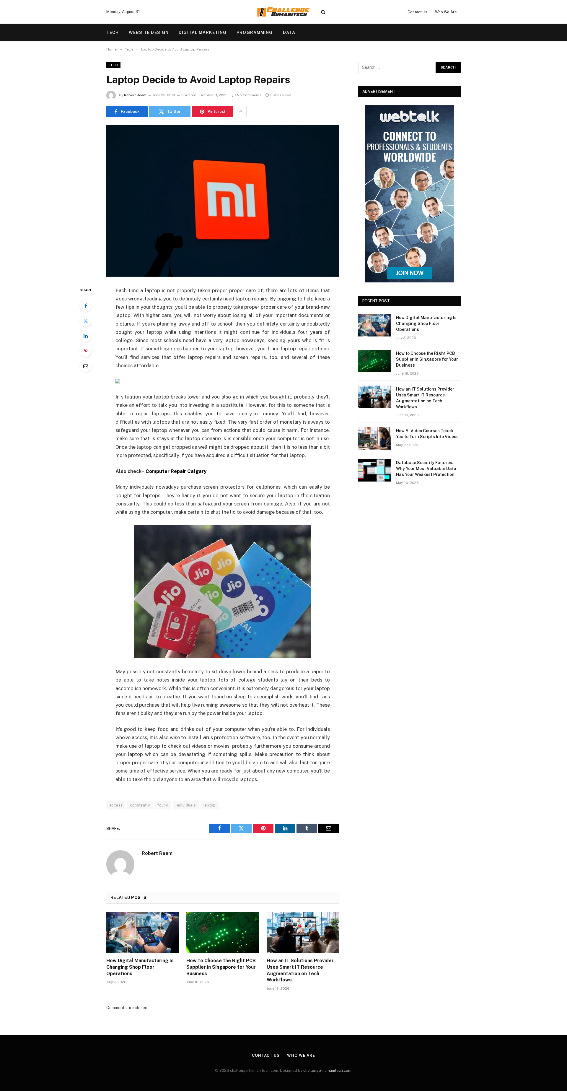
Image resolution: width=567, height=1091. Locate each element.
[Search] (323, 12)
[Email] (86, 366)
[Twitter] (86, 321)
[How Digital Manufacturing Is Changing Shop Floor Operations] (142, 932)
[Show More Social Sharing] (241, 111)
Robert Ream (135, 95)
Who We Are (446, 12)
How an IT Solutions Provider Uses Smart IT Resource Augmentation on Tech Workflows (300, 970)
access (116, 805)
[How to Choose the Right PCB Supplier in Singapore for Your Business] (222, 932)
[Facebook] (86, 306)
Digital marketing (203, 32)
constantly (140, 805)
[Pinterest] (86, 351)
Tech (112, 32)
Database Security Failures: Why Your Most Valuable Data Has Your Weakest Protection (426, 468)
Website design (149, 32)
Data (289, 32)
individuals (186, 805)
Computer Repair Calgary (176, 471)
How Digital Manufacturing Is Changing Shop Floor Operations (140, 967)
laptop (209, 805)
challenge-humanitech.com (327, 1070)
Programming (255, 32)
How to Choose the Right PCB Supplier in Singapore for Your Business (221, 967)
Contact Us (417, 12)
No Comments (249, 95)
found (162, 805)
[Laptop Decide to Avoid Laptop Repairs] (222, 201)
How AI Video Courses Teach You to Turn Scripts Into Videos (427, 433)
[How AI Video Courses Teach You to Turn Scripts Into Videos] (374, 438)
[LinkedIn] (86, 336)
